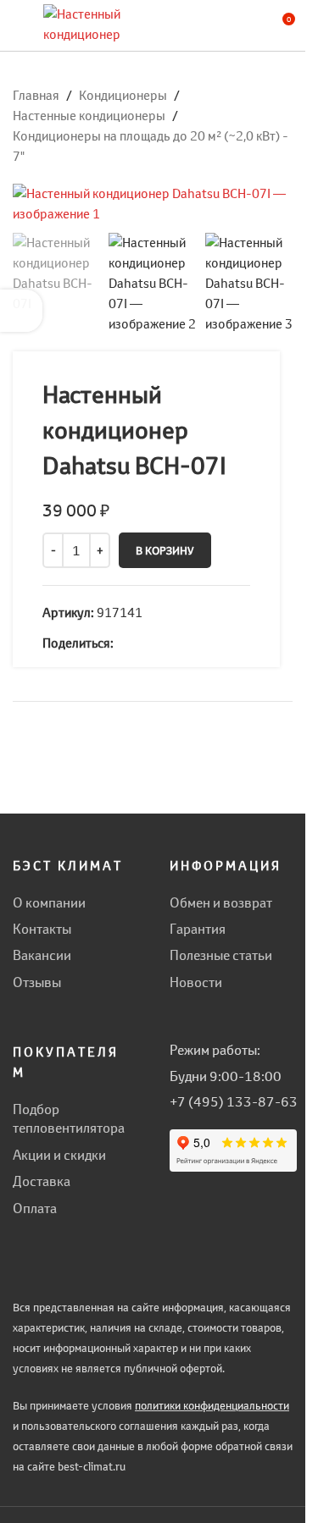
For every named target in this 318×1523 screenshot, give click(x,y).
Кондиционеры (123, 95)
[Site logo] (84, 24)
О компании (49, 902)
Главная (36, 95)
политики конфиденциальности (212, 1406)
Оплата (35, 1208)
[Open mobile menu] (19, 25)
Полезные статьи (221, 954)
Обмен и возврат (221, 902)
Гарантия (198, 928)
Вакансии (42, 954)
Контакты (42, 928)
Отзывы (37, 982)
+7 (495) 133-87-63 (234, 1101)
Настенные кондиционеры (89, 116)
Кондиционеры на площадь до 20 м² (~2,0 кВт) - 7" (150, 146)
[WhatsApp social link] (124, 643)
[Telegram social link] (164, 643)
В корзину (165, 551)
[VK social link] (144, 643)
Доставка (41, 1181)
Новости (196, 982)
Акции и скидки (59, 1154)
